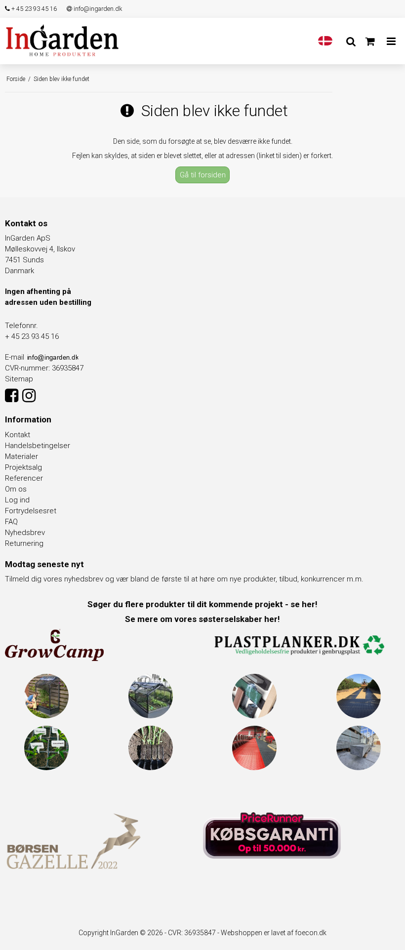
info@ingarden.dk (97, 8)
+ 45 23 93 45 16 (33, 8)
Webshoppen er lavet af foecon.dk (273, 933)
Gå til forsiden (203, 174)
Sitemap (19, 378)
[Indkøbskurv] (370, 41)
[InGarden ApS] (62, 40)
